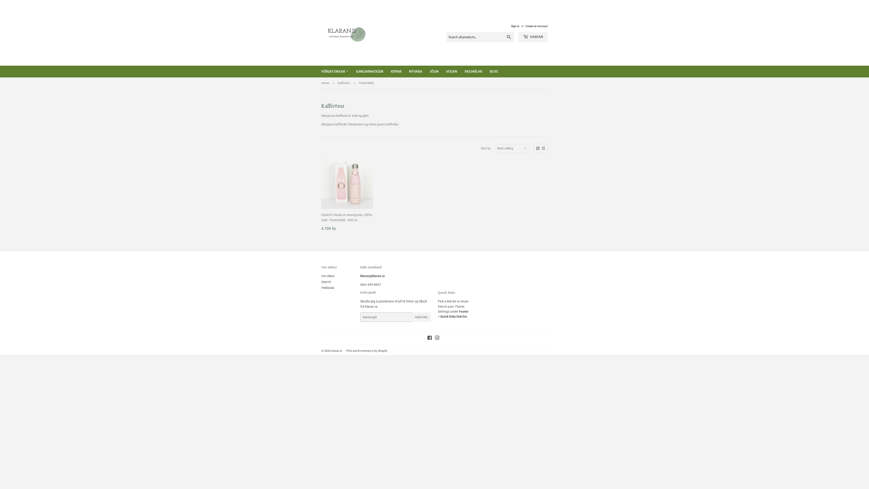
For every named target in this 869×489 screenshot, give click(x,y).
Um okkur (328, 276)
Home (325, 83)
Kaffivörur (344, 83)
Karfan (536, 37)
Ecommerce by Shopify (372, 350)
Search (326, 282)
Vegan (451, 71)
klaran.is (336, 350)
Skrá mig (421, 317)
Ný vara (415, 71)
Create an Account (536, 26)
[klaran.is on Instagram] (437, 338)
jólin (434, 71)
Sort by (486, 148)
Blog (494, 71)
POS (349, 350)
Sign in (515, 26)
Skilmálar (473, 71)
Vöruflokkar (333, 71)
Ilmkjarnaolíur (369, 71)
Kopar (396, 71)
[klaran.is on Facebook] (429, 338)
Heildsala (327, 288)
